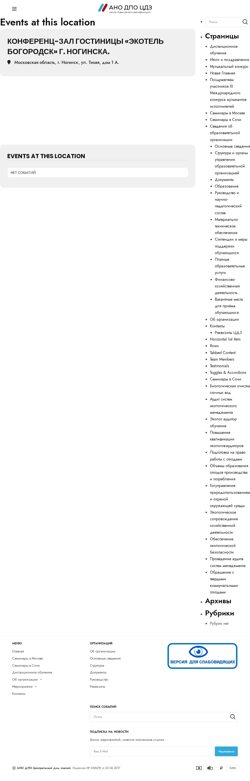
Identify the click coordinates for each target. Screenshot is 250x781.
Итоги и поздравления (229, 59)
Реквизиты (97, 686)
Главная (18, 651)
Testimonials (219, 366)
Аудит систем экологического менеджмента (223, 405)
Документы (224, 179)
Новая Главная (222, 73)
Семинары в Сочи (225, 119)
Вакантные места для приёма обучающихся (229, 305)
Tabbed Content (223, 352)
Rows (214, 346)
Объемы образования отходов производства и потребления (229, 472)
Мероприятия (22, 686)
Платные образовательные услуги (230, 266)
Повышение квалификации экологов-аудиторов (226, 439)
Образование (227, 186)
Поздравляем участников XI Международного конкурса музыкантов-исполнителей (228, 93)
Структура (97, 665)
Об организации (224, 319)
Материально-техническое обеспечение (227, 226)
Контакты (217, 326)
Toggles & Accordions (228, 372)
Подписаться (226, 751)
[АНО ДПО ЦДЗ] (125, 8)
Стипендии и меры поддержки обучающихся (231, 246)
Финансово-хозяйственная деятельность (227, 286)
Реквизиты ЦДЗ (228, 332)
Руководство (99, 679)
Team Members (222, 359)
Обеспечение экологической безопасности (223, 545)
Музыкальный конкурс (229, 66)
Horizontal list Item (225, 339)
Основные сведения (232, 146)
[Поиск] (245, 22)
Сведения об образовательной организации (225, 132)
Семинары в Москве (227, 113)
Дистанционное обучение (32, 672)
